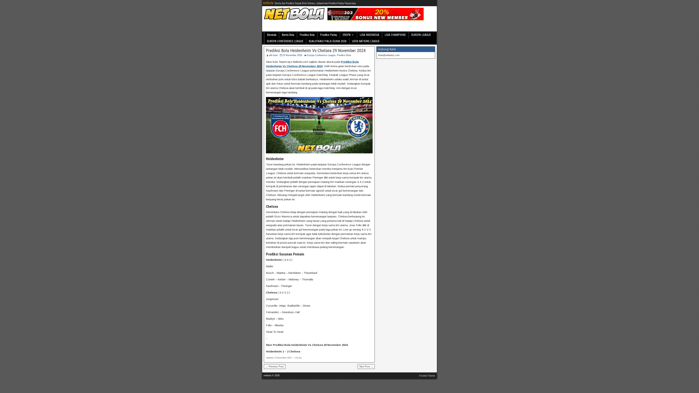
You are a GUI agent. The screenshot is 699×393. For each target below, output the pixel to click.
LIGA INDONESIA (369, 35)
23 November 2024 (292, 55)
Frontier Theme (427, 375)
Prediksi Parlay (328, 35)
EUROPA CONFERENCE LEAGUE (285, 41)
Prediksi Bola (307, 35)
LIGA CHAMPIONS (395, 35)
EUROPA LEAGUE (421, 35)
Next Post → (366, 366)
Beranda (271, 35)
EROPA (347, 35)
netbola (268, 3)
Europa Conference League (321, 55)
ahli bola (273, 55)
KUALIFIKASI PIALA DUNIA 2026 (328, 41)
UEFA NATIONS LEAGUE (366, 41)
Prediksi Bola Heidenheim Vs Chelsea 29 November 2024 (316, 50)
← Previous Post (275, 366)
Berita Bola (288, 35)
